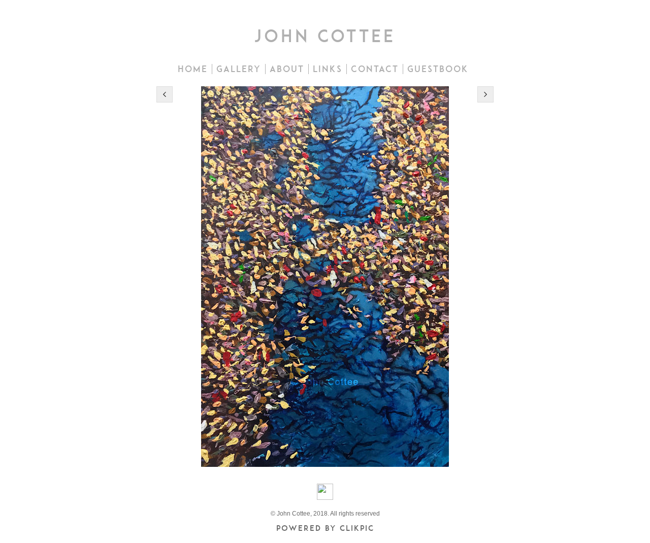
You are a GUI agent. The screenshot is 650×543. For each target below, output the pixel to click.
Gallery (238, 69)
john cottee (325, 35)
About (287, 69)
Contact (375, 69)
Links (327, 69)
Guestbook (438, 69)
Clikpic (357, 528)
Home (193, 69)
